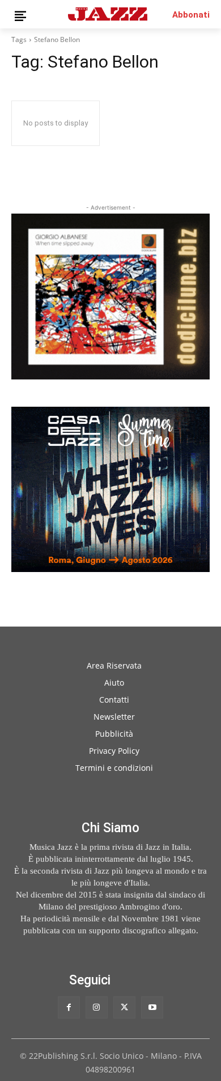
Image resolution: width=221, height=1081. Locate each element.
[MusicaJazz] (107, 13)
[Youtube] (152, 1007)
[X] (124, 1007)
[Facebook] (69, 1007)
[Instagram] (97, 1007)
